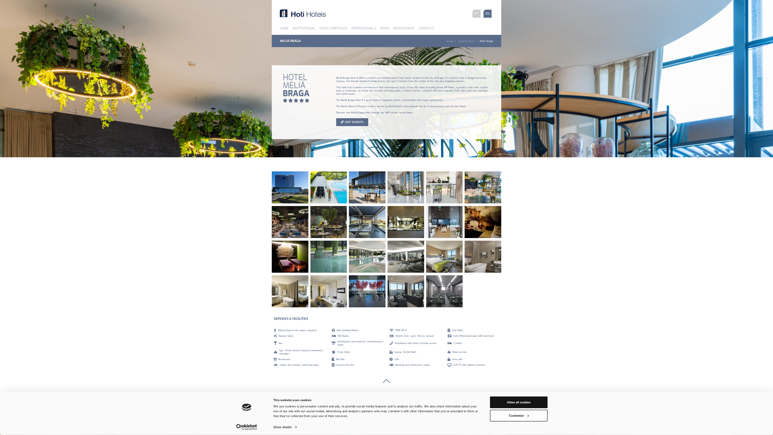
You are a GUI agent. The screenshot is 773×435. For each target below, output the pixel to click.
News (384, 28)
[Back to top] (386, 382)
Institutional (304, 28)
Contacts (426, 28)
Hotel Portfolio (333, 28)
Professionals (363, 28)
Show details (282, 427)
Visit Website (354, 122)
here (409, 112)
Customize (516, 415)
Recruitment (403, 28)
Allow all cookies (519, 402)
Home (284, 28)
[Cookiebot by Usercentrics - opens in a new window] (246, 427)
